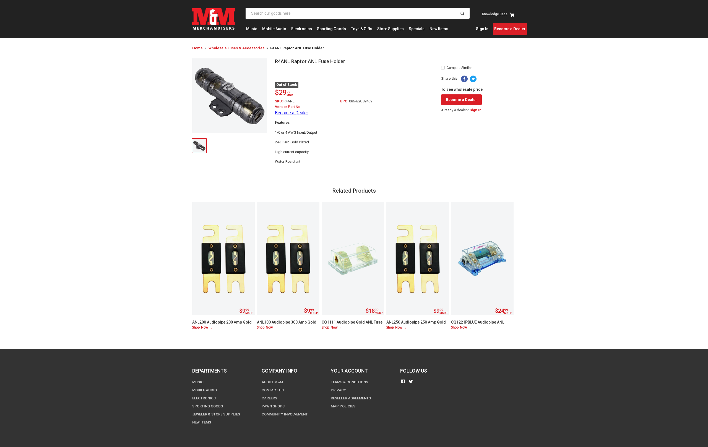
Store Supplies (390, 29)
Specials (417, 29)
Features (282, 122)
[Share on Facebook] (464, 79)
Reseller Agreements (351, 398)
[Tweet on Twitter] (473, 79)
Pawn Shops (273, 406)
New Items (439, 29)
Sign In (482, 29)
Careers (269, 398)
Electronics (301, 29)
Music (251, 29)
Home (197, 48)
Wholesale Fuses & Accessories (236, 48)
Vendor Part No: (288, 107)
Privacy (338, 390)
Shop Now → (202, 327)
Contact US (273, 390)
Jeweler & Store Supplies (216, 414)
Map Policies (343, 406)
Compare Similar (459, 68)
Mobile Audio (274, 29)
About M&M (272, 382)
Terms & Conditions (349, 382)
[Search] (462, 13)
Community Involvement (285, 414)
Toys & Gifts (361, 29)
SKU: (279, 101)
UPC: (344, 101)
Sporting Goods (331, 29)
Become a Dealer (509, 29)
